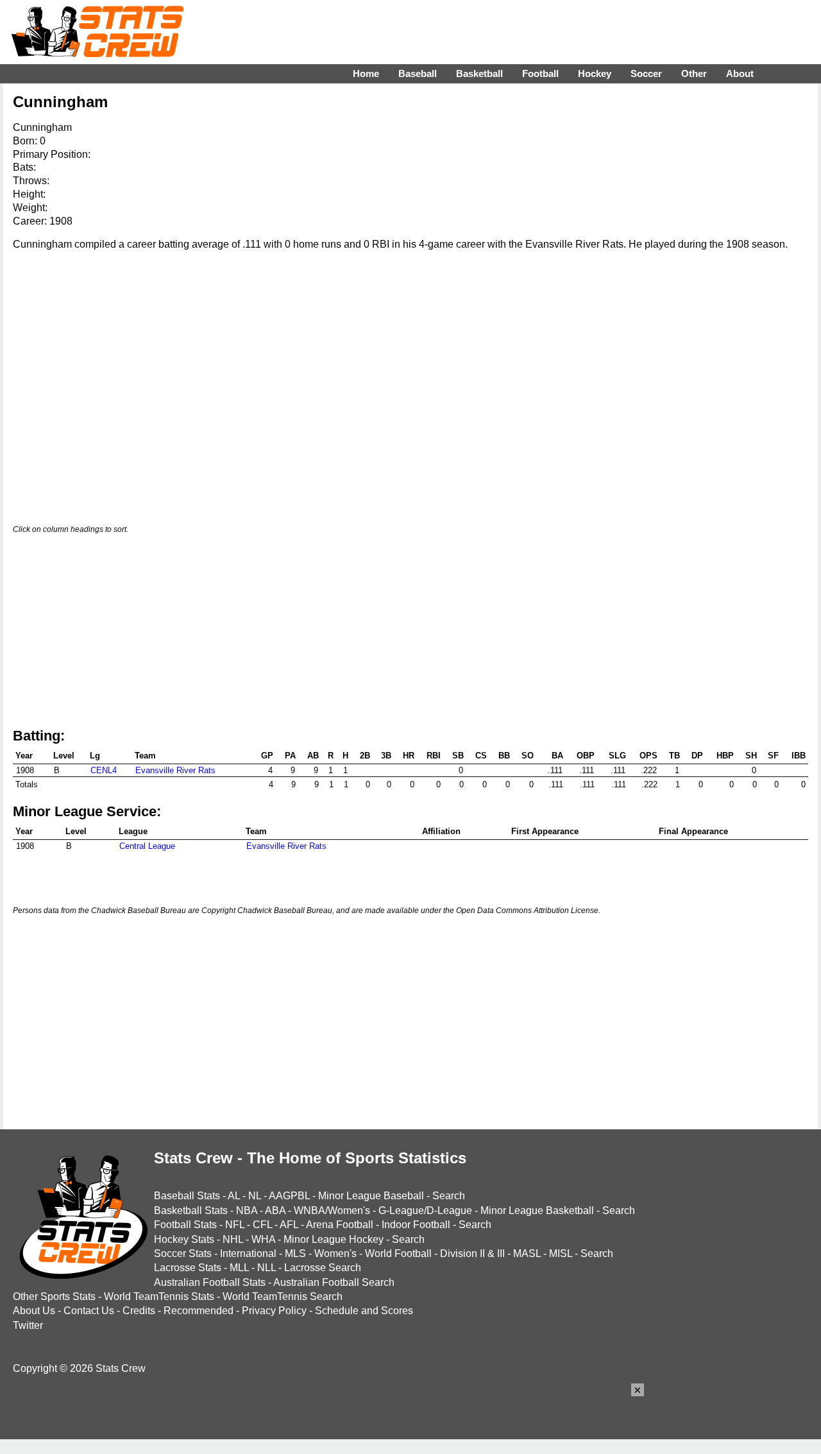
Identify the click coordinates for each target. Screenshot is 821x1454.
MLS (295, 1253)
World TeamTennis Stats (159, 1296)
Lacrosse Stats (187, 1267)
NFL (234, 1224)
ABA (275, 1210)
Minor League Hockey (334, 1239)
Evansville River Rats (175, 770)
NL (254, 1195)
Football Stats (185, 1224)
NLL (266, 1267)
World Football (398, 1253)
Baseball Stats (187, 1195)
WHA (263, 1239)
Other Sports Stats (54, 1296)
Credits (139, 1310)
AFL (289, 1224)
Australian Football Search (333, 1282)
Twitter (28, 1325)
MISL (560, 1253)
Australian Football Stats (210, 1282)
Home (366, 73)
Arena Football (339, 1224)
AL (234, 1195)
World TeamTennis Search (283, 1296)
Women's (335, 1253)
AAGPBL (289, 1195)
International (248, 1253)
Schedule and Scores (364, 1310)
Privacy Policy (274, 1310)
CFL (262, 1224)
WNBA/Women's (332, 1210)
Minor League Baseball (371, 1195)
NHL (233, 1239)
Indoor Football (416, 1224)
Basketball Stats (191, 1210)
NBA (246, 1210)
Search (448, 1195)
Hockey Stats (184, 1239)
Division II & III (472, 1253)
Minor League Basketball (537, 1210)
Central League (147, 846)
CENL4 (103, 770)
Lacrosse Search (322, 1267)
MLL (239, 1267)
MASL (527, 1253)
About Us (34, 1310)
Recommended (198, 1310)
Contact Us (88, 1310)
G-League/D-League (425, 1210)
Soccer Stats (183, 1253)
